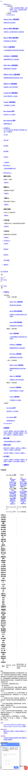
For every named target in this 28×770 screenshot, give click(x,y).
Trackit (5, 724)
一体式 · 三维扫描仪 (18, 9)
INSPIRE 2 (13, 493)
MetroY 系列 (12, 495)
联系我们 (16, 737)
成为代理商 (22, 737)
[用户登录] (2, 275)
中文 (2, 279)
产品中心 (7, 4)
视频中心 (22, 731)
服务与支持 (7, 173)
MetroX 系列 (12, 483)
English (5, 279)
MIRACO (12, 503)
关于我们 (7, 240)
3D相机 (24, 726)
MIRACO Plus (12, 726)
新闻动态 (11, 737)
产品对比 (17, 731)
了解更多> (6, 182)
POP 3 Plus (14, 501)
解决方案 (7, 165)
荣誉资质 (9, 739)
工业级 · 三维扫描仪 (15, 8)
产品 (2, 722)
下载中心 (12, 731)
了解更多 (6, 215)
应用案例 (7, 128)
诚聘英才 (6, 264)
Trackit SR (13, 479)
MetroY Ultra (12, 482)
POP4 (12, 480)
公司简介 (6, 737)
